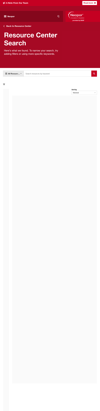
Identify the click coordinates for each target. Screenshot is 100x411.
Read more (88, 3)
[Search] (59, 16)
